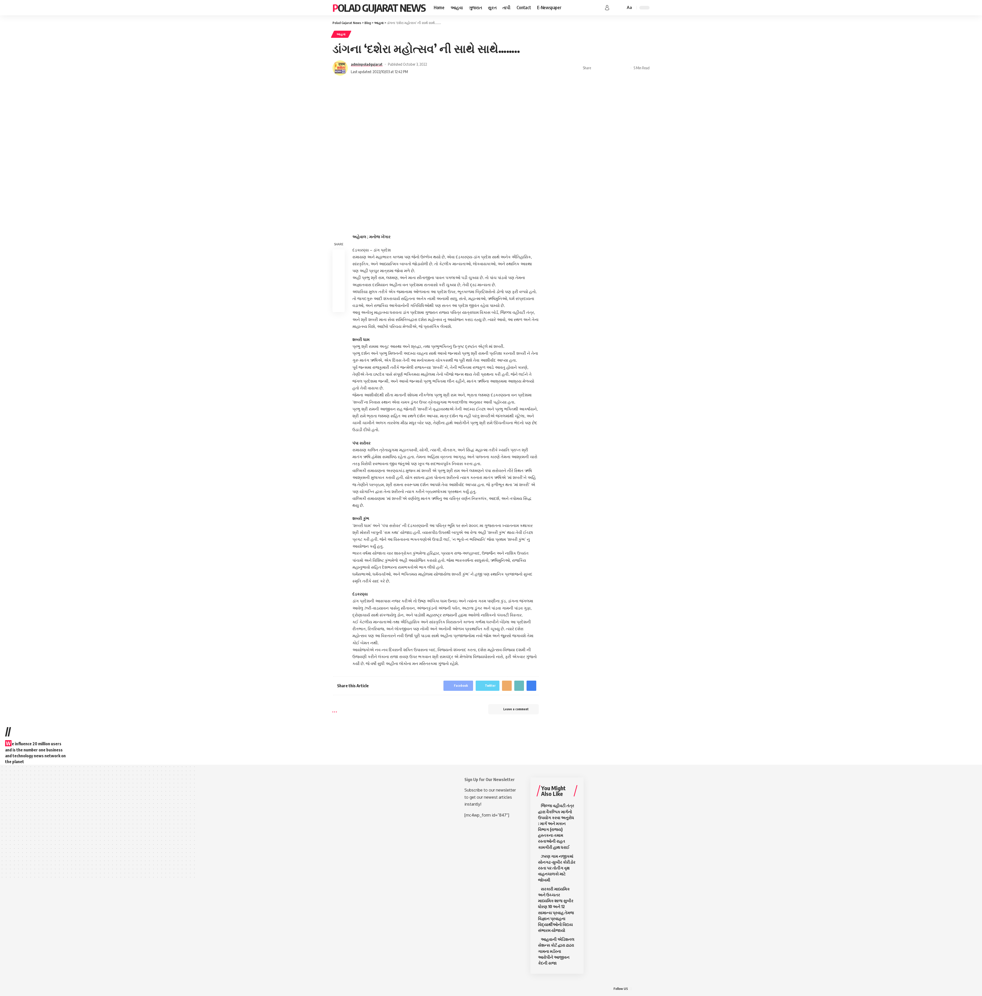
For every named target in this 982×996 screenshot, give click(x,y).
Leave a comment (516, 709)
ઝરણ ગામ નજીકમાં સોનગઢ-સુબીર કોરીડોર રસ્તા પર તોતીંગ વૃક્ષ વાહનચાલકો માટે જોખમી (556, 868)
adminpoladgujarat (367, 64)
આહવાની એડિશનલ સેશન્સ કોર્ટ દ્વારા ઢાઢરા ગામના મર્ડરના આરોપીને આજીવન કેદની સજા (556, 951)
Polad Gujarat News (379, 8)
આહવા (341, 34)
